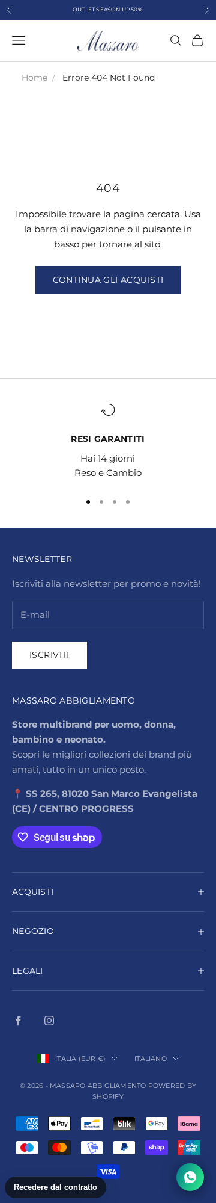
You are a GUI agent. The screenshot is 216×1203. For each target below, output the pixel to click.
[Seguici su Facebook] (18, 1021)
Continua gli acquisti (108, 279)
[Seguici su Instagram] (49, 1021)
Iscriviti (49, 654)
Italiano (150, 1058)
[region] (108, 442)
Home (34, 77)
